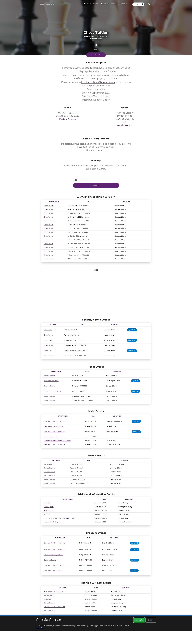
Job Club (47, 514)
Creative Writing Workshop (53, 570)
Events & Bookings (47, 4)
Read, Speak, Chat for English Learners (57, 441)
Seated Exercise (49, 468)
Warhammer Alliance (51, 381)
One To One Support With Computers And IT (59, 518)
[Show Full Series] (114, 197)
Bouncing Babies (50, 560)
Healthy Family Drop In (52, 522)
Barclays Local (49, 510)
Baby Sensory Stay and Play (53, 426)
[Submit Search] (142, 4)
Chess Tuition (48, 206)
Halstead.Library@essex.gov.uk (98, 82)
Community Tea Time (51, 437)
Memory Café (49, 464)
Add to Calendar (68, 119)
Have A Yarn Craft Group (52, 391)
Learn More (40, 628)
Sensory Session (49, 375)
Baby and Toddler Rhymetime (54, 421)
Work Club (47, 503)
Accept (139, 620)
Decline (150, 620)
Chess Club (48, 330)
